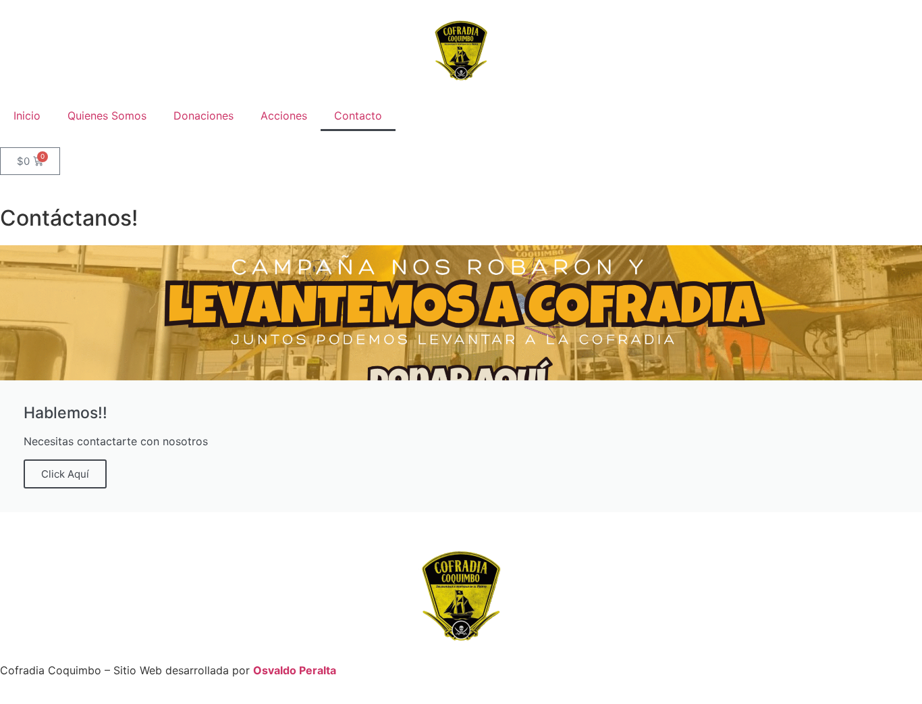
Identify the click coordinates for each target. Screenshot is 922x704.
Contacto (358, 115)
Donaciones (203, 115)
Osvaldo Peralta (294, 670)
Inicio (26, 115)
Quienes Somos (106, 115)
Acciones (284, 115)
